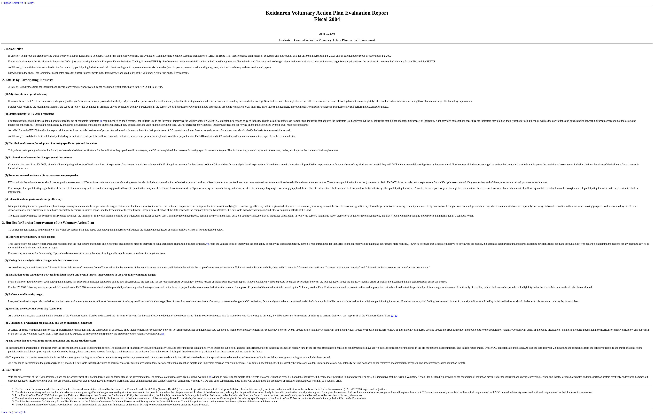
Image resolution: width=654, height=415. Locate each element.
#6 (210, 377)
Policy (30, 2)
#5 (162, 333)
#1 (101, 121)
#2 (207, 244)
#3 (392, 315)
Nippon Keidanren (13, 2)
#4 (396, 315)
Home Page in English (13, 412)
